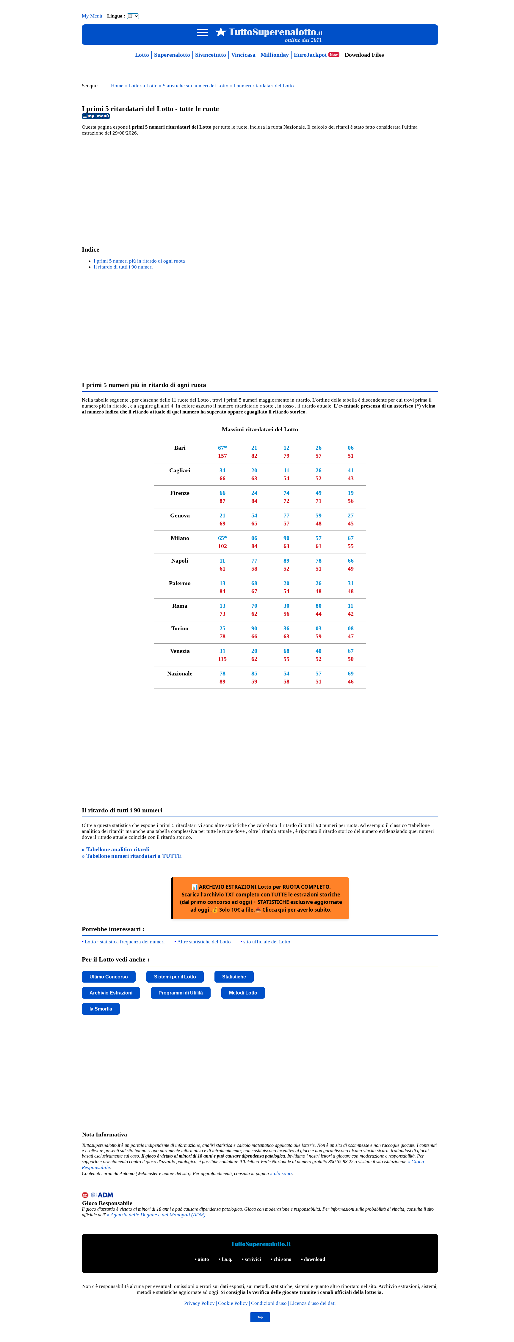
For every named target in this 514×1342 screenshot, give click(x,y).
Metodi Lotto (243, 992)
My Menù (93, 16)
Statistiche (234, 976)
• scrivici (252, 1259)
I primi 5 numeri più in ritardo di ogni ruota (139, 261)
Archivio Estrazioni (111, 992)
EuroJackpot (311, 54)
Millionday (275, 54)
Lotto (142, 54)
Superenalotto (172, 54)
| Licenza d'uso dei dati (312, 1303)
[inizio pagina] (259, 1320)
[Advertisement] (260, 188)
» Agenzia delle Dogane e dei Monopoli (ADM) (156, 1215)
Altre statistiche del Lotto (204, 942)
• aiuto (202, 1259)
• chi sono (282, 1259)
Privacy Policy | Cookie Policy (216, 1303)
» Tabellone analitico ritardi (115, 849)
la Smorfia (101, 1008)
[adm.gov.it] (260, 1196)
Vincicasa (243, 54)
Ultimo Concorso (109, 976)
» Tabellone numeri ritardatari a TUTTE (132, 856)
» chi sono (281, 1173)
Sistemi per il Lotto (175, 976)
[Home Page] (259, 42)
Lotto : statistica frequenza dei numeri (125, 942)
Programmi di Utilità (181, 992)
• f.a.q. (226, 1259)
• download (313, 1259)
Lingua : (117, 16)
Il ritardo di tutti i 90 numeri (123, 267)
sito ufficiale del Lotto (266, 942)
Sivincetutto (210, 54)
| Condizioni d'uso (268, 1303)
